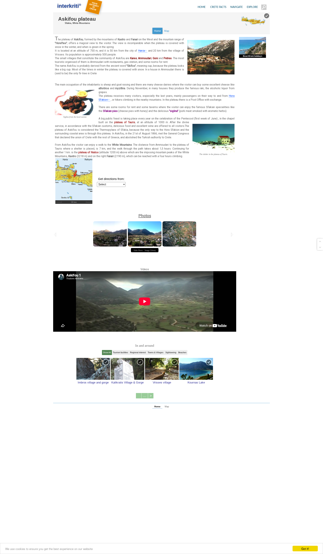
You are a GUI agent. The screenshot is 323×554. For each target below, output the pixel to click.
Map (166, 30)
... (144, 396)
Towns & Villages (155, 352)
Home (157, 30)
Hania (141, 50)
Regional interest (138, 352)
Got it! (305, 548)
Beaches (182, 352)
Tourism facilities (120, 352)
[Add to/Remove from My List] (106, 362)
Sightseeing (170, 352)
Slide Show (138, 250)
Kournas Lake (196, 382)
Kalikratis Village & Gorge (127, 382)
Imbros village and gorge (93, 382)
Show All (107, 352)
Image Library (150, 250)
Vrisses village (162, 382)
